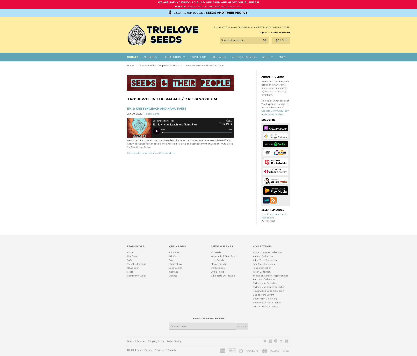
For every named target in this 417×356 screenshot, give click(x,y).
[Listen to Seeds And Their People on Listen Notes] (275, 180)
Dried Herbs (217, 271)
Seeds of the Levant (263, 294)
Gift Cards (218, 57)
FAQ (129, 260)
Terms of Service (136, 341)
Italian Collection (262, 271)
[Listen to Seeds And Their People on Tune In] (266, 200)
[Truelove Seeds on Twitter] (265, 341)
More (282, 57)
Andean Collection (263, 256)
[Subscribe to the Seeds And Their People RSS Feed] (273, 200)
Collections (174, 57)
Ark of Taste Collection (265, 260)
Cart (283, 40)
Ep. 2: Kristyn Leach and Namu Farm (156, 108)
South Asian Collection (265, 298)
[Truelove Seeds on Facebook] (270, 341)
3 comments (152, 113)
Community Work (136, 275)
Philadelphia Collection (265, 283)
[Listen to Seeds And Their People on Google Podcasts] (275, 136)
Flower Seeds (218, 264)
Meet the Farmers (244, 57)
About (266, 57)
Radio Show (175, 264)
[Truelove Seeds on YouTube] (286, 341)
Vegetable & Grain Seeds (224, 256)
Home (130, 65)
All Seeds (151, 57)
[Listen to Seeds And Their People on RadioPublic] (275, 161)
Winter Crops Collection (265, 306)
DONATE (132, 57)
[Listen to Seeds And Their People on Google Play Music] (275, 190)
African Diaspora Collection (267, 252)
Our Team (132, 256)
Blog (171, 260)
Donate (173, 275)
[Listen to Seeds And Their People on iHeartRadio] (275, 171)
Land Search (175, 268)
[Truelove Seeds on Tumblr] (281, 341)
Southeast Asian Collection (267, 302)
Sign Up (242, 326)
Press (130, 271)
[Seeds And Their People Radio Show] (180, 90)
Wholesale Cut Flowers (223, 275)
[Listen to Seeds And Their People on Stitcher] (275, 152)
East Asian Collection (264, 264)
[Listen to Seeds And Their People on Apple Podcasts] (275, 128)
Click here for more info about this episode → (151, 153)
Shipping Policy (156, 341)
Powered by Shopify (165, 350)
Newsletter (133, 268)
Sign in (263, 32)
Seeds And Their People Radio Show (159, 65)
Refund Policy (174, 341)
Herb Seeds (217, 260)
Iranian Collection (262, 268)
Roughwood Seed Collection (268, 291)
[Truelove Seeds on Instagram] (276, 341)
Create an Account (280, 32)
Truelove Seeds (143, 350)
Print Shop (198, 57)
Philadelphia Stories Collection (269, 287)
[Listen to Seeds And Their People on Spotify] (275, 144)
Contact (173, 271)
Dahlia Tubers (218, 268)
